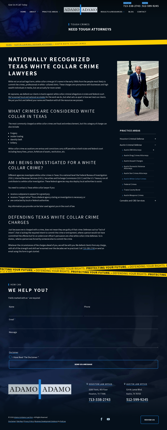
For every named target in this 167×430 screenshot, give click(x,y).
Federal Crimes (130, 184)
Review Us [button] (150, 419)
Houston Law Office (100, 384)
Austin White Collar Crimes (135, 179)
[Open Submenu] (155, 145)
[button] (155, 138)
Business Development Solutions (46, 421)
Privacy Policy (29, 421)
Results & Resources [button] (111, 12)
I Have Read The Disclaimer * (26, 357)
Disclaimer (13, 352)
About (33, 12)
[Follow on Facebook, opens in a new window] (101, 419)
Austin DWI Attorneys (132, 150)
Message (13, 332)
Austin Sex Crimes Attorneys (135, 173)
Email (12, 319)
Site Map (20, 421)
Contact (141, 12)
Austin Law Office (136, 384)
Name (11, 306)
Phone (87, 306)
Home (23, 12)
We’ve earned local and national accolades (26, 97)
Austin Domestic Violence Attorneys (134, 167)
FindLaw (63, 421)
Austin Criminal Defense (131, 144)
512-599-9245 (150, 6)
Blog (131, 12)
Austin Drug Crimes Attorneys (136, 155)
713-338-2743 (131, 6)
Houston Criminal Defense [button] (132, 138)
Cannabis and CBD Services (132, 200)
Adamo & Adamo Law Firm (23, 417)
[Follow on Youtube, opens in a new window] (108, 419)
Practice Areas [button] (50, 12)
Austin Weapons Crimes (134, 195)
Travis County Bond (132, 190)
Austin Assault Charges (133, 161)
